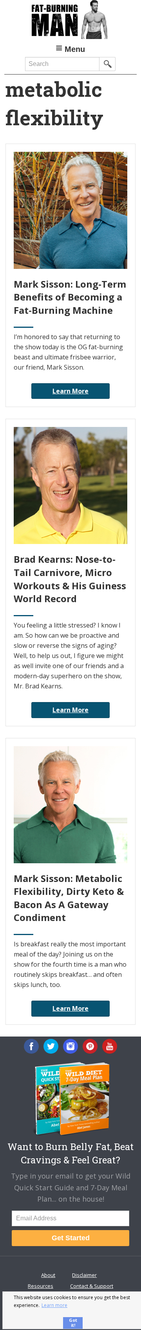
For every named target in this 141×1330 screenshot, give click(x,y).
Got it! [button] (73, 1322)
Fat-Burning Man (70, 19)
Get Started (71, 1238)
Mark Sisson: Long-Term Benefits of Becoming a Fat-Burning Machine (70, 296)
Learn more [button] (54, 1305)
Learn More (70, 391)
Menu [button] (75, 49)
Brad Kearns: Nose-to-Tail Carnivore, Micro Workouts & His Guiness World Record (70, 579)
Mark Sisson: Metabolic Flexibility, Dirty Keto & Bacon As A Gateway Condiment (69, 898)
